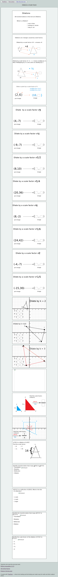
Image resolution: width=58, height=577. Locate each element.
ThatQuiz (4, 1)
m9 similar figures (5, 568)
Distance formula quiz (6, 571)
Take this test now (21, 1)
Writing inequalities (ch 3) (7, 566)
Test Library (11, 1)
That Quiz (10, 574)
